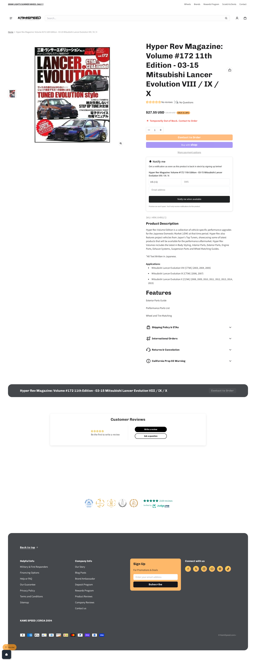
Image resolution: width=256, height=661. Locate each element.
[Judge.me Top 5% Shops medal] (122, 503)
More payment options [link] (189, 152)
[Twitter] (196, 569)
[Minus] (149, 130)
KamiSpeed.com (227, 635)
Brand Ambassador (85, 578)
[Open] (6, 654)
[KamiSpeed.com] (29, 18)
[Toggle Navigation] (11, 18)
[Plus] (161, 130)
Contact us (80, 608)
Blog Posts (80, 572)
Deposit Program (84, 584)
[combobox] (137, 18)
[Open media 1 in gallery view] (12, 93)
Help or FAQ (26, 578)
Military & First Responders (34, 566)
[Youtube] (212, 569)
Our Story (80, 566)
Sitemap (24, 602)
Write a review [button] (150, 429)
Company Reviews (84, 602)
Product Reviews (83, 596)
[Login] (237, 18)
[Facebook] (188, 569)
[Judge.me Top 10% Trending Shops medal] (133, 503)
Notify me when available (189, 199)
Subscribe (155, 584)
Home (10, 32)
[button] (245, 18)
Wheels (187, 4)
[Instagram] (204, 569)
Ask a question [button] (150, 436)
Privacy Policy (27, 590)
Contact (242, 4)
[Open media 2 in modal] (72, 95)
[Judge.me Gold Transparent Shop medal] (100, 503)
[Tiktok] (228, 569)
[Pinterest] (220, 569)
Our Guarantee (27, 584)
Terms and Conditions (31, 596)
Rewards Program (211, 4)
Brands (197, 4)
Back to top (27, 547)
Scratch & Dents (229, 4)
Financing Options (29, 572)
